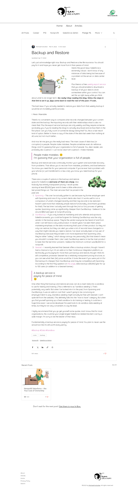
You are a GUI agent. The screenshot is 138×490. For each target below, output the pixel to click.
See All (114, 365)
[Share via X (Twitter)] (37, 347)
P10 (44, 33)
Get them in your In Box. (70, 406)
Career (36, 33)
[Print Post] (52, 347)
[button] (114, 33)
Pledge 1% (86, 33)
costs (35, 335)
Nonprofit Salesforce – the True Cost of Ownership (35, 389)
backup (42, 335)
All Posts (25, 33)
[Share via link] (47, 347)
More (97, 33)
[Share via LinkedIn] (42, 347)
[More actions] (105, 46)
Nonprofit (54, 33)
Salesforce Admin (70, 33)
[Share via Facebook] (33, 347)
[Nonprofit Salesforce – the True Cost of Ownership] (36, 377)
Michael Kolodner (94, 485)
